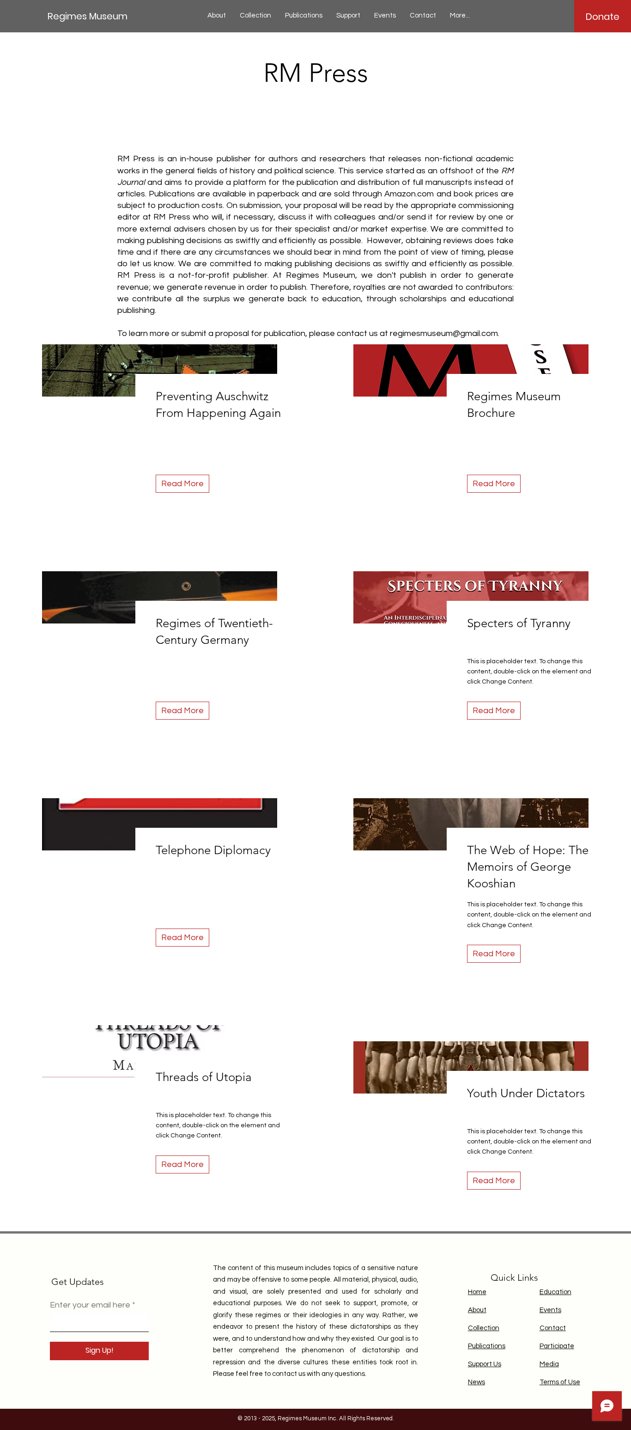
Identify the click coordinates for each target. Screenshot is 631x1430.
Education (555, 1292)
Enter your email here (90, 1305)
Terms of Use (560, 1382)
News (476, 1382)
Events (550, 1310)
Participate (557, 1346)
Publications (486, 1346)
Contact (553, 1328)
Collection (483, 1328)
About (477, 1310)
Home (477, 1292)
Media (549, 1364)
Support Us (484, 1364)
